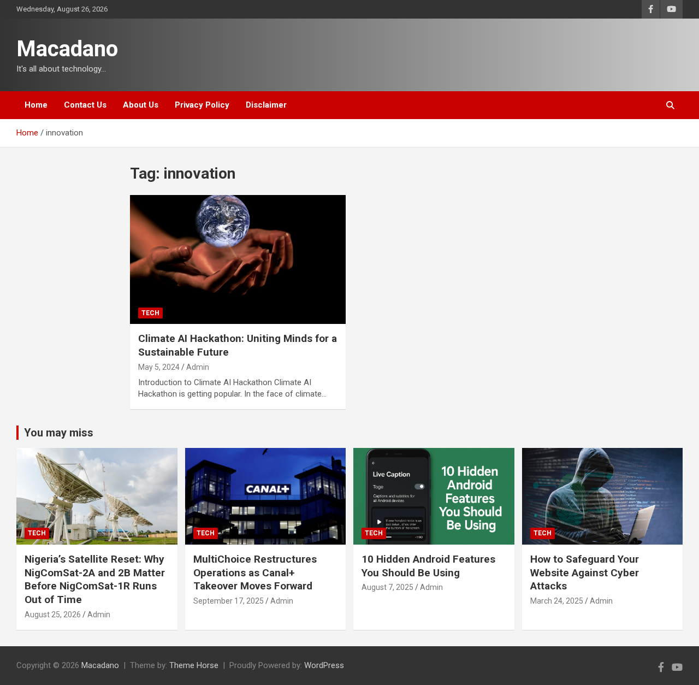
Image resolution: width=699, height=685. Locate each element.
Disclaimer (266, 105)
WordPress (324, 665)
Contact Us (85, 105)
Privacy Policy (202, 105)
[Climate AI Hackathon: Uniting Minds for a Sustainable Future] (237, 259)
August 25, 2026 (53, 614)
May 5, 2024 (159, 367)
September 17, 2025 (228, 601)
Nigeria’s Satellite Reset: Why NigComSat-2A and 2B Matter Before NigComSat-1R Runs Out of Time (95, 579)
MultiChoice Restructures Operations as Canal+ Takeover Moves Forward (255, 572)
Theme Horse (193, 665)
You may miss (58, 432)
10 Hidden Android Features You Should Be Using (428, 566)
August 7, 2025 (387, 587)
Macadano (67, 49)
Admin (197, 367)
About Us (140, 105)
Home (36, 105)
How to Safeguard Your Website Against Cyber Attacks (584, 572)
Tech (150, 313)
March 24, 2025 (556, 601)
